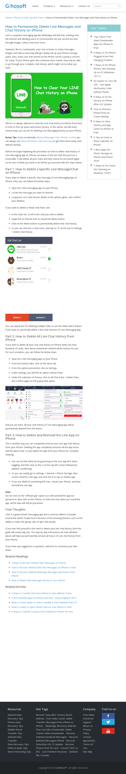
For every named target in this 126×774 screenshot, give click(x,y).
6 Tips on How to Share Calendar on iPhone (103, 141)
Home (35, 6)
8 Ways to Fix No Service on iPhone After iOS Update (103, 100)
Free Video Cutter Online (59, 718)
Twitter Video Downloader (50, 733)
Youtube (108, 731)
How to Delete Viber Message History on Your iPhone (38, 580)
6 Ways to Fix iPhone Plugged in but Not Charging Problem (105, 56)
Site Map (87, 751)
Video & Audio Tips (18, 747)
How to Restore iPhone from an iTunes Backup (102, 113)
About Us (88, 725)
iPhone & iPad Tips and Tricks (29, 17)
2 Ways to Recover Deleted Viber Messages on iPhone (39, 562)
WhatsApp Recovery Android (60, 725)
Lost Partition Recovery (54, 751)
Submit (119, 6)
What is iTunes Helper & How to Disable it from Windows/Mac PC (44, 602)
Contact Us (84, 6)
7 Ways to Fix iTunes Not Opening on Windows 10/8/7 (105, 169)
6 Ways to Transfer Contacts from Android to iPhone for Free (42, 611)
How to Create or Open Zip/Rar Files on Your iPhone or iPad (41, 607)
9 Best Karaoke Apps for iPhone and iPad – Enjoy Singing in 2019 (44, 597)
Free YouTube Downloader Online (54, 729)
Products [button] (48, 6)
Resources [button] (65, 6)
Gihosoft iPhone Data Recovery (37, 141)
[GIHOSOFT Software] (15, 7)
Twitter (108, 722)
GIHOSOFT (61, 767)
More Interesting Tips (19, 751)
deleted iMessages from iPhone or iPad (55, 137)
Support (87, 722)
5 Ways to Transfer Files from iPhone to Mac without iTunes (42, 593)
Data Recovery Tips (18, 744)
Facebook (108, 716)
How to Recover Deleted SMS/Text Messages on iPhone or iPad (44, 567)
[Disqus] (44, 655)
